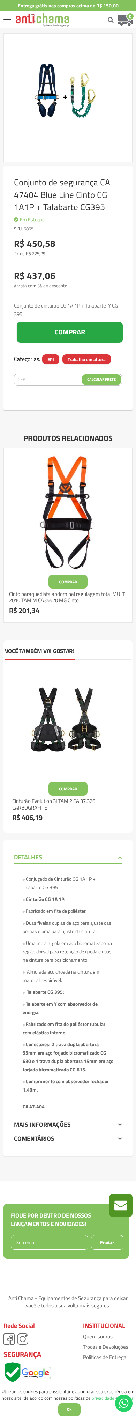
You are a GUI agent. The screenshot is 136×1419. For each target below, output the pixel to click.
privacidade (103, 1398)
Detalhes (28, 857)
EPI (50, 359)
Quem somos (98, 1336)
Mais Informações (42, 1124)
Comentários (34, 1138)
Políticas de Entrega (105, 1357)
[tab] (68, 857)
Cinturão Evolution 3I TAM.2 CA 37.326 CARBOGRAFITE (53, 804)
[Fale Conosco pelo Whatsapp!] (124, 1402)
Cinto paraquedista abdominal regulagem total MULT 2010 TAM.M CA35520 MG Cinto (67, 597)
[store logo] (37, 20)
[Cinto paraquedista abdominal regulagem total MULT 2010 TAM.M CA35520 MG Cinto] (68, 512)
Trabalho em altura (87, 359)
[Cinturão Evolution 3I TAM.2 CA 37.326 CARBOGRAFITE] (68, 722)
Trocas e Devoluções (105, 1347)
